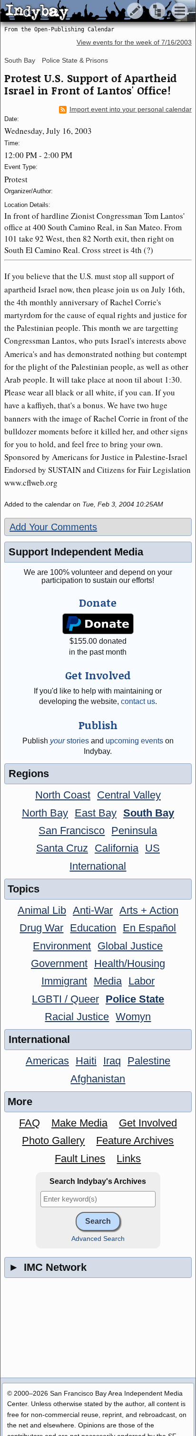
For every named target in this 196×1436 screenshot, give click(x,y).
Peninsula (134, 830)
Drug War (41, 928)
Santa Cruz (62, 848)
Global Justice (130, 946)
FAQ (29, 1123)
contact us (138, 701)
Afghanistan (97, 1079)
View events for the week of (134, 42)
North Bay (45, 813)
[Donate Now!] (98, 624)
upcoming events (134, 741)
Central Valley (129, 795)
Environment (62, 946)
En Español (149, 928)
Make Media (79, 1123)
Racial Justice (77, 1017)
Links (129, 1158)
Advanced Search (98, 1238)
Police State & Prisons (75, 60)
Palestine (148, 1061)
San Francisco (72, 830)
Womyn (133, 1017)
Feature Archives (135, 1140)
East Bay (96, 813)
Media (108, 981)
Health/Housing (129, 963)
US (152, 848)
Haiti (86, 1061)
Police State (135, 999)
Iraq (112, 1061)
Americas (47, 1061)
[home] (89, 11)
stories (69, 741)
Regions (29, 773)
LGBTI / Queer (65, 999)
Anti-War (93, 910)
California (116, 848)
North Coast (62, 795)
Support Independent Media (76, 552)
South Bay (19, 60)
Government (59, 963)
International (97, 866)
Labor (141, 981)
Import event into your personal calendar (130, 109)
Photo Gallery (53, 1140)
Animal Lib (42, 910)
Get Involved (148, 1123)
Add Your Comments (53, 527)
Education (93, 928)
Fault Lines (80, 1158)
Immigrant (64, 981)
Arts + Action (148, 910)
